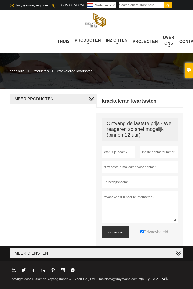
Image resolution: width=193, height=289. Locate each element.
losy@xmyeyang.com (32, 5)
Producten (40, 71)
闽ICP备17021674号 (153, 279)
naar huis (17, 71)
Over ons (168, 40)
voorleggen (115, 232)
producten (88, 40)
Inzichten (117, 40)
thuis (63, 41)
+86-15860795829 (71, 5)
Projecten (145, 41)
